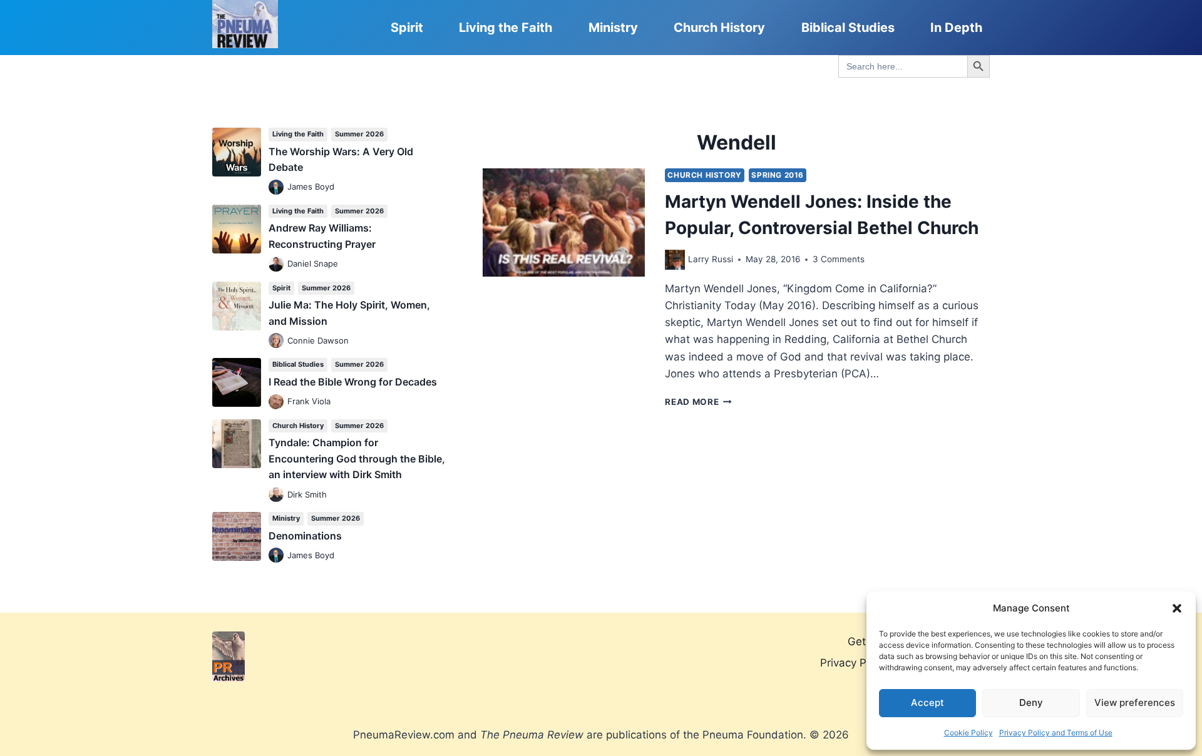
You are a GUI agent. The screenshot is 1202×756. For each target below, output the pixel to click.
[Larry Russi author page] (675, 260)
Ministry (613, 27)
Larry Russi (710, 259)
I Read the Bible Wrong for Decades (353, 381)
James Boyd (310, 186)
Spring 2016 (777, 175)
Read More (698, 402)
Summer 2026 (359, 134)
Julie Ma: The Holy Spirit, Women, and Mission (349, 313)
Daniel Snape (312, 263)
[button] (1177, 608)
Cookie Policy (968, 732)
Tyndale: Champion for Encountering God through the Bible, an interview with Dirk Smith (357, 458)
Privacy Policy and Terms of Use (1055, 732)
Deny (1031, 702)
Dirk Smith (307, 494)
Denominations (305, 535)
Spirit (407, 27)
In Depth (956, 27)
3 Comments (839, 259)
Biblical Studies (848, 27)
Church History (719, 27)
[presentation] (564, 222)
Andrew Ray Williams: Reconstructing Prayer (322, 236)
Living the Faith (505, 27)
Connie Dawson (318, 340)
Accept (927, 702)
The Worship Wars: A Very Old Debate (341, 159)
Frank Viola (309, 401)
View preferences (1134, 702)
